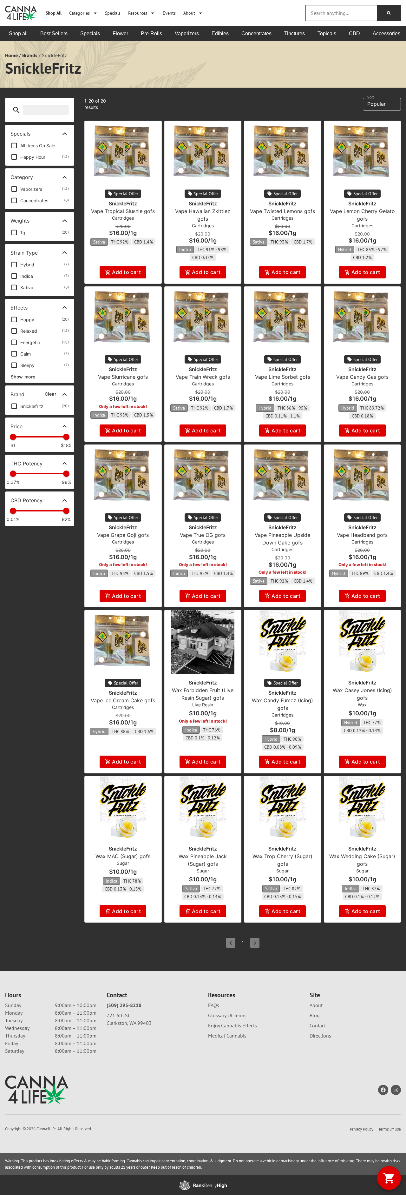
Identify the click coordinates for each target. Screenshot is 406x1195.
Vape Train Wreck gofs (203, 377)
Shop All (54, 13)
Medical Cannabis (227, 1035)
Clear (50, 394)
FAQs (213, 1005)
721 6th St (118, 1015)
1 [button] (243, 942)
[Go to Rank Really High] (203, 1185)
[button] (16, 110)
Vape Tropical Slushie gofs (123, 211)
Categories (79, 13)
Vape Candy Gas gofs (362, 377)
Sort (370, 97)
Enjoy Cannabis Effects (232, 1025)
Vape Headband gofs (362, 535)
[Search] (389, 13)
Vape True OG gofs (203, 535)
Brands (29, 55)
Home (11, 55)
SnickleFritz (123, 203)
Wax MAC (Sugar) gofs (122, 856)
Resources (137, 13)
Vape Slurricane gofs (123, 377)
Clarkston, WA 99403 (129, 1023)
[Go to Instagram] (396, 1090)
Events (169, 13)
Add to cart (126, 272)
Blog (315, 1015)
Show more (23, 376)
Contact (318, 1025)
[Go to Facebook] (383, 1090)
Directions (320, 1035)
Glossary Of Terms (227, 1015)
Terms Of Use (389, 1129)
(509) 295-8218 (124, 1005)
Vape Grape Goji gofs (123, 535)
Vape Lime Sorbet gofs (282, 377)
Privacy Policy (361, 1129)
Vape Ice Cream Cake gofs (123, 700)
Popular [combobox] (376, 104)
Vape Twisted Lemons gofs (282, 211)
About (189, 13)
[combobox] (341, 13)
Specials (113, 13)
